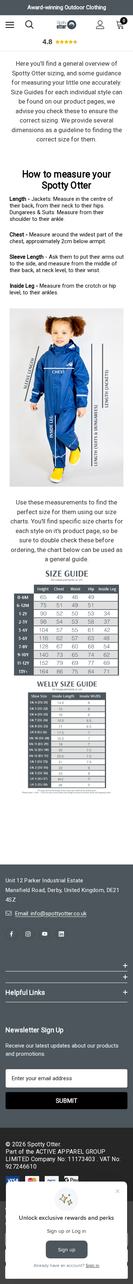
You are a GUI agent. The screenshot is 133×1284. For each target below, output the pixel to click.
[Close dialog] (125, 610)
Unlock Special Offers (98, 672)
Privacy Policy (102, 685)
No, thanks (98, 690)
